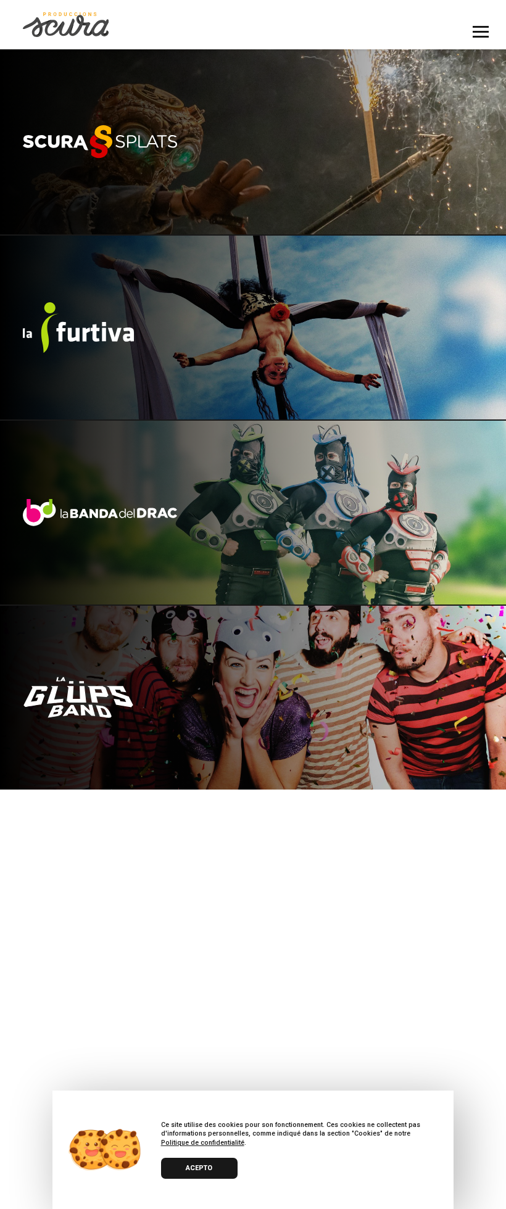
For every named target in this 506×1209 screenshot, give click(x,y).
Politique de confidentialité (202, 1143)
